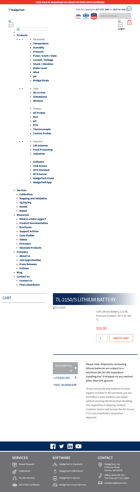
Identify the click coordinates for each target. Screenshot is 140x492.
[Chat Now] (54, 24)
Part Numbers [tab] (64, 385)
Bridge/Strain (41, 80)
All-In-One (39, 92)
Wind (36, 72)
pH (35, 76)
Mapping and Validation (33, 198)
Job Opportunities (30, 260)
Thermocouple (42, 129)
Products (22, 35)
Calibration (26, 194)
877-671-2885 (102, 9)
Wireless (38, 100)
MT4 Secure (40, 174)
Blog (19, 272)
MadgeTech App (42, 182)
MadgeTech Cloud (43, 178)
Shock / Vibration (43, 64)
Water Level (40, 68)
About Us (24, 256)
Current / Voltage (43, 59)
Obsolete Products (30, 247)
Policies (24, 268)
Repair (23, 210)
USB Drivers (40, 165)
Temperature (40, 43)
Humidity (38, 47)
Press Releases (28, 264)
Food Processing (43, 149)
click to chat (119, 9)
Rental (23, 206)
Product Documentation (33, 223)
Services (21, 190)
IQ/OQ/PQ (25, 202)
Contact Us (23, 276)
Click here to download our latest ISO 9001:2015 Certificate (70, 2)
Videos (23, 239)
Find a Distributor (29, 284)
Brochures (25, 227)
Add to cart (121, 338)
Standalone (40, 96)
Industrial (39, 153)
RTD (35, 125)
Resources (23, 214)
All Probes (39, 112)
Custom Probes (42, 133)
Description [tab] (63, 368)
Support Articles (29, 231)
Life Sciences (40, 145)
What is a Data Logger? (32, 219)
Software (38, 161)
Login (121, 28)
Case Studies (26, 235)
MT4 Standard (41, 170)
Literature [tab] (62, 378)
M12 (35, 117)
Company (22, 251)
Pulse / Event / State (45, 55)
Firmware (25, 243)
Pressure (38, 51)
